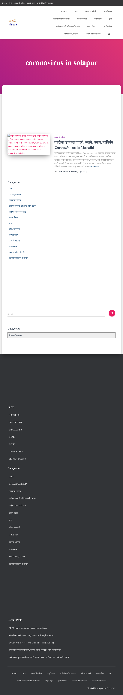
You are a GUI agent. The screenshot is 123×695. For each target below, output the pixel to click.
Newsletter (16, 451)
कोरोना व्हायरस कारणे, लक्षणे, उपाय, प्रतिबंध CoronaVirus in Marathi (83, 144)
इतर (110, 19)
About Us (14, 415)
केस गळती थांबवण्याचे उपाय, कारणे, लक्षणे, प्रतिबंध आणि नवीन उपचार (35, 649)
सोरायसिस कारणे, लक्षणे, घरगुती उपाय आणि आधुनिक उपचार (31, 635)
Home (4, 3)
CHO (10, 3)
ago (83, 171)
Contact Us (15, 422)
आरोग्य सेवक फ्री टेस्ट (93, 34)
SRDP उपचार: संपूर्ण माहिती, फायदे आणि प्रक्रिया (28, 628)
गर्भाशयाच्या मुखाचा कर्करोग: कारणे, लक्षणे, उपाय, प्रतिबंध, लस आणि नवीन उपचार (39, 657)
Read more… (95, 166)
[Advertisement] (62, 108)
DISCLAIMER (15, 429)
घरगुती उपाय (31, 3)
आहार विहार (91, 26)
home (12, 444)
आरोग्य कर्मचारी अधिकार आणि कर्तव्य (68, 26)
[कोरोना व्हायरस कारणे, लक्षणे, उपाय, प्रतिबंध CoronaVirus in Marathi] (29, 144)
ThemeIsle (111, 688)
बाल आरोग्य (98, 19)
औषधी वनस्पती (82, 19)
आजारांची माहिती (19, 3)
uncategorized (15, 194)
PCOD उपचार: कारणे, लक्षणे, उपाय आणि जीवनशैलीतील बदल (32, 642)
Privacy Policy (17, 458)
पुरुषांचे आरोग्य (107, 26)
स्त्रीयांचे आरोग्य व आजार (45, 3)
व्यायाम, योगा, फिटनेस (71, 34)
